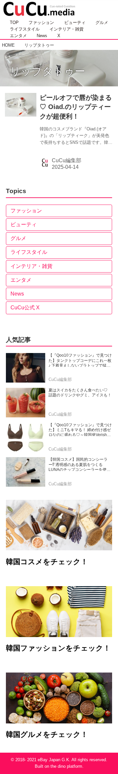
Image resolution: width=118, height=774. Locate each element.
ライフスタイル (28, 252)
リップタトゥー (47, 71)
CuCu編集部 (66, 160)
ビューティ (23, 224)
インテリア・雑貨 (31, 266)
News (17, 294)
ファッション (26, 210)
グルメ (18, 238)
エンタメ (20, 280)
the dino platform (66, 766)
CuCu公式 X (25, 307)
